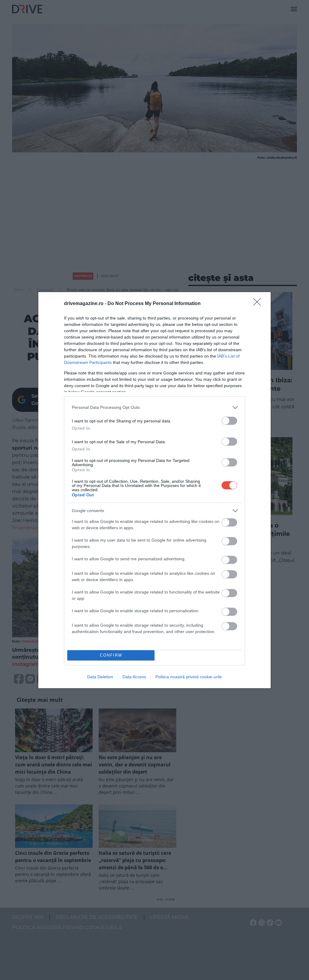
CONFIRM (111, 655)
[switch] (229, 421)
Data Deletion (100, 676)
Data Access (134, 676)
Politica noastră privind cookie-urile (188, 676)
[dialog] (154, 490)
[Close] (259, 304)
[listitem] (154, 407)
